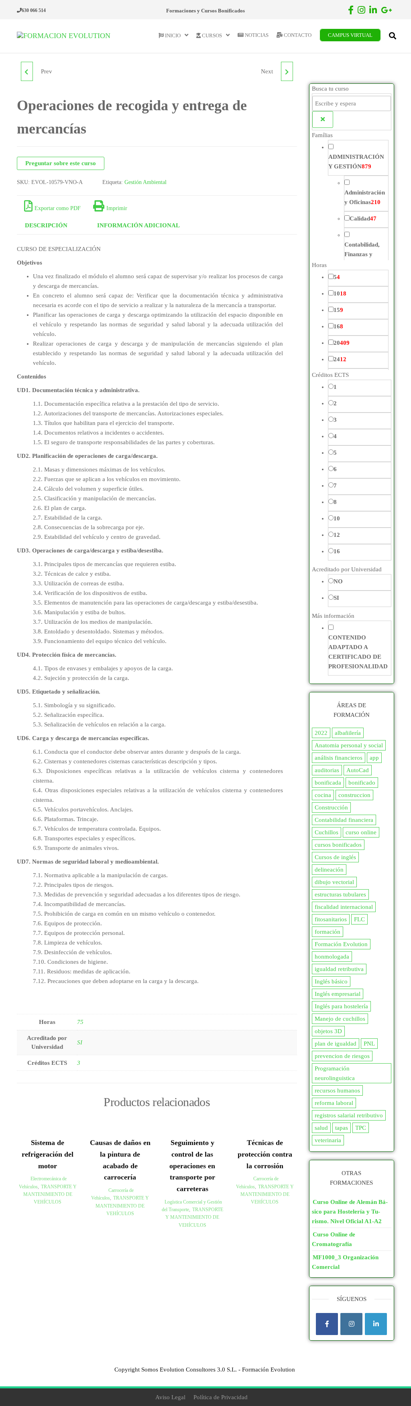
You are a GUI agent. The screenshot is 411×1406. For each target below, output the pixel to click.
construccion (354, 795)
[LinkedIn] (376, 1324)
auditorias (327, 770)
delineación (329, 869)
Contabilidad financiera (344, 820)
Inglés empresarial (337, 994)
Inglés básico (331, 981)
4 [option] (335, 436)
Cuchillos (326, 832)
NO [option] (338, 581)
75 (80, 1022)
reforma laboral (334, 1103)
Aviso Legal (170, 1397)
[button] (352, 135)
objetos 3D (328, 1031)
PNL (369, 1043)
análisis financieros (338, 758)
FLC (359, 919)
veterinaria (328, 1140)
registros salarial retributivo (349, 1115)
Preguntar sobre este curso (60, 163)
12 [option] (337, 535)
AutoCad (357, 770)
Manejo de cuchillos (340, 1019)
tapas (341, 1128)
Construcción (331, 807)
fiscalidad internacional (344, 907)
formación (327, 932)
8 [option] (335, 502)
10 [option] (340, 293)
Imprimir (116, 208)
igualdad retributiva (339, 969)
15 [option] (338, 310)
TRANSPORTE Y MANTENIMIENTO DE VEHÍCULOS (50, 1194)
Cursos (211, 35)
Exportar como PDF (58, 208)
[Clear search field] (322, 119)
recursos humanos (337, 1090)
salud (321, 1128)
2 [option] (335, 403)
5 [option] (337, 277)
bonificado (361, 782)
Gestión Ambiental (145, 182)
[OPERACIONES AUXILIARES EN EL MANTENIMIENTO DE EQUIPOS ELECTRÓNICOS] (27, 71)
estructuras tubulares (340, 894)
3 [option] (335, 420)
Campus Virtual (350, 35)
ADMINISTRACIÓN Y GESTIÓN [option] (356, 162)
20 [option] (342, 343)
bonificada (328, 782)
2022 (321, 733)
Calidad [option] (363, 218)
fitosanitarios (331, 919)
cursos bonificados (338, 845)
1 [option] (335, 387)
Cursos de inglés (335, 857)
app (374, 758)
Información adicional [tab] (138, 225)
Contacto (297, 35)
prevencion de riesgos (342, 1056)
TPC (360, 1128)
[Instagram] (351, 1324)
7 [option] (335, 485)
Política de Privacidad (220, 1397)
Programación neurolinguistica (335, 1073)
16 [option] (338, 326)
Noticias (256, 35)
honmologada (332, 956)
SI (79, 1042)
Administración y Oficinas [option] (364, 197)
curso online (361, 832)
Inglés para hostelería (341, 1006)
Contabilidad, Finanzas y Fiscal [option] (362, 254)
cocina (323, 795)
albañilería (348, 733)
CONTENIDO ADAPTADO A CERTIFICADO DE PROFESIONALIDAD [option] (358, 652)
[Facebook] (327, 1324)
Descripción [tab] (46, 225)
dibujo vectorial (334, 882)
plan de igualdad (335, 1043)
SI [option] (336, 598)
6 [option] (335, 469)
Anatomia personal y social (349, 745)
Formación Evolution (341, 944)
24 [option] (340, 359)
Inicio (172, 35)
